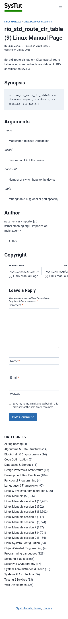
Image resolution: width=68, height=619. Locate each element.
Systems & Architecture (19, 574)
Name (15, 361)
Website (15, 394)
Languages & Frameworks (21, 485)
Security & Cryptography (19, 564)
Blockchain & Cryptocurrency (22, 454)
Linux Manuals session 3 (20, 511)
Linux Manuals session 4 (20, 517)
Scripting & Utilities (16, 558)
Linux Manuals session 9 (38, 22)
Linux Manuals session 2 (20, 506)
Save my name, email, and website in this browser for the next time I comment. (35, 405)
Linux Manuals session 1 (20, 501)
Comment (16, 305)
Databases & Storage (17, 464)
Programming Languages (20, 553)
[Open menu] (60, 7)
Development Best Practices (22, 475)
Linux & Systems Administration (24, 491)
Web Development (16, 585)
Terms (37, 608)
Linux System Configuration (22, 543)
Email (14, 377)
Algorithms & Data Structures (23, 449)
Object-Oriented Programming (23, 548)
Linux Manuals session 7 (20, 527)
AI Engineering (13, 444)
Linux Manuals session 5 (20, 522)
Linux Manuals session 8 (20, 532)
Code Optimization (16, 459)
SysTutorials (24, 608)
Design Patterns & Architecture (23, 470)
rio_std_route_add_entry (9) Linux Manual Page (24, 271)
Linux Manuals (12, 22)
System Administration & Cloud (24, 569)
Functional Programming (20, 480)
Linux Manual (14, 46)
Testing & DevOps (15, 579)
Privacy (47, 608)
